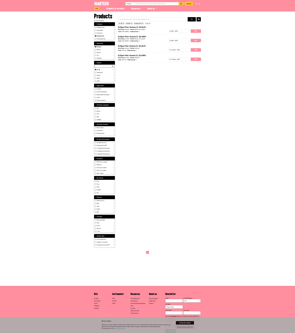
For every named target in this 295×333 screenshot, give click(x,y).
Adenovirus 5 (100, 200)
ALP (98, 108)
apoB (98, 78)
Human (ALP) (132, 27)
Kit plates (100, 158)
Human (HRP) (132, 36)
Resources (135, 8)
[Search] (181, 3)
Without (99, 165)
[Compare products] (198, 19)
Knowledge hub (135, 298)
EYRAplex (96, 306)
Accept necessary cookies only (185, 327)
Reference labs (135, 311)
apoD (98, 81)
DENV (98, 209)
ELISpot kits (100, 36)
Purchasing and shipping (138, 303)
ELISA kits (99, 33)
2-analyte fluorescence (103, 151)
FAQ (132, 306)
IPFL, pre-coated (101, 170)
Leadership (152, 301)
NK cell (99, 228)
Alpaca (99, 52)
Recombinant (100, 133)
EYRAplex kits (101, 27)
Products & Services (115, 8)
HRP (98, 117)
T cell (98, 231)
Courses (133, 308)
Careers (151, 303)
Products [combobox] (128, 4)
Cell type (99, 216)
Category (99, 24)
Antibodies (100, 30)
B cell (98, 225)
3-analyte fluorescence (103, 154)
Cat (98, 55)
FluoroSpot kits (101, 39)
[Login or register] (199, 3)
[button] (121, 23)
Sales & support (153, 298)
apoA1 (98, 75)
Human (99, 47)
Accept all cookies (185, 323)
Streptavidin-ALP (102, 142)
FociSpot (96, 308)
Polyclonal (100, 130)
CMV (98, 206)
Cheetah (99, 58)
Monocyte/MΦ (101, 220)
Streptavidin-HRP (102, 145)
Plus (98, 184)
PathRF (99, 190)
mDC (98, 223)
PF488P (99, 119)
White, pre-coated (102, 162)
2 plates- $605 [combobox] (173, 31)
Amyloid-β (100, 72)
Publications (134, 301)
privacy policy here (119, 328)
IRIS (113, 298)
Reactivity (100, 43)
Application (100, 85)
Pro (98, 192)
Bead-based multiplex (103, 94)
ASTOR (114, 301)
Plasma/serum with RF (103, 245)
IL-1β (98, 69)
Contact (188, 4)
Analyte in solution (102, 242)
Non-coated (100, 173)
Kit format (100, 178)
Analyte (99, 63)
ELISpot (99, 89)
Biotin (98, 111)
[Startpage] (101, 5)
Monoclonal (100, 127)
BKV (98, 203)
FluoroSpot (97, 301)
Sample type (100, 236)
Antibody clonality (102, 124)
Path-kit (99, 197)
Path (98, 187)
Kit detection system (103, 139)
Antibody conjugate (103, 105)
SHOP (96, 8)
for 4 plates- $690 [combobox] (174, 50)
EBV (98, 212)
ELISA (98, 97)
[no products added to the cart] (196, 3)
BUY (196, 31)
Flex (98, 181)
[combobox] (157, 3)
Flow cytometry (101, 100)
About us (151, 8)
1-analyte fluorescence (103, 148)
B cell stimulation (102, 92)
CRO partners (134, 313)
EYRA (113, 303)
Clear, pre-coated (101, 167)
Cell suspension (101, 239)
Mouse (99, 49)
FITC (98, 114)
